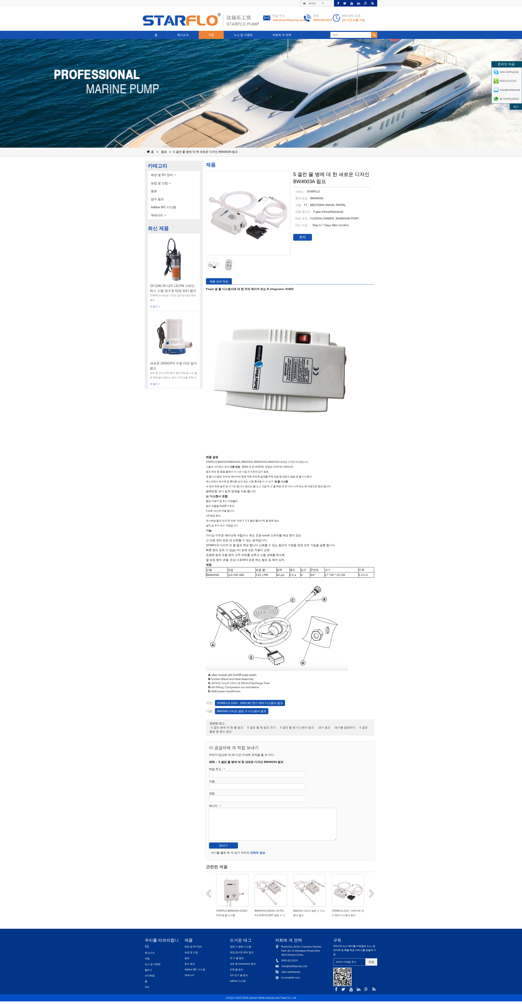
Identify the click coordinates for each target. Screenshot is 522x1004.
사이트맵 (150, 975)
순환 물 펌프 (236, 969)
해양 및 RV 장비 (162, 175)
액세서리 (157, 215)
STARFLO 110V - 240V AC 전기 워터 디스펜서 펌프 (250, 703)
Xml (147, 987)
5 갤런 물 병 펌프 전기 (261, 727)
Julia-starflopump (290, 972)
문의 (302, 237)
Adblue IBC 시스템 (163, 207)
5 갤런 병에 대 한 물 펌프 (227, 727)
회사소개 (183, 35)
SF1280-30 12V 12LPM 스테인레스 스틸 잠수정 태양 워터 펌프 (173, 288)
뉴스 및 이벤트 (243, 35)
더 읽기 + (155, 306)
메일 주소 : (217, 769)
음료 (164, 151)
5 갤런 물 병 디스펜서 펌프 (297, 727)
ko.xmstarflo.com (290, 977)
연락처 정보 (257, 852)
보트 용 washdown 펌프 (243, 963)
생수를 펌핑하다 (345, 727)
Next (370, 894)
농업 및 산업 (159, 183)
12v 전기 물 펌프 (239, 975)
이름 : (212, 781)
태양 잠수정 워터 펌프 (242, 952)
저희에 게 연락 (281, 35)
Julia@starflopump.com (289, 20)
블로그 (148, 970)
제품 (211, 35)
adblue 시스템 (238, 981)
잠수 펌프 (157, 199)
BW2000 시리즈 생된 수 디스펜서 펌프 (241, 711)
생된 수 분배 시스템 (240, 946)
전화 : (212, 793)
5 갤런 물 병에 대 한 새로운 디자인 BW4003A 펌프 (205, 151)
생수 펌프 (324, 727)
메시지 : (215, 805)
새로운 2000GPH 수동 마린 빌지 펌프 (173, 366)
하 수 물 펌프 (237, 958)
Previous (210, 894)
